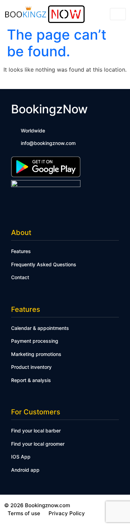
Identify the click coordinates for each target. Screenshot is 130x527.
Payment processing (34, 341)
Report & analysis (31, 380)
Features (21, 251)
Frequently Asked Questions (43, 264)
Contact (20, 277)
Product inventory (31, 367)
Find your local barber (36, 430)
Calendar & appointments (40, 328)
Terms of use (24, 513)
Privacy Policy (67, 513)
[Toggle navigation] (118, 14)
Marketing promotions (36, 354)
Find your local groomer (37, 444)
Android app (25, 470)
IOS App (21, 457)
